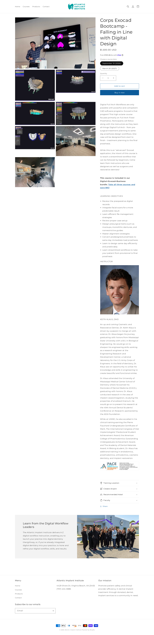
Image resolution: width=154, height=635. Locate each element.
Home (17, 586)
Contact (18, 598)
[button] (127, 6)
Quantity (103, 73)
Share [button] (105, 506)
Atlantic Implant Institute (73, 630)
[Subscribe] (53, 610)
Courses (18, 590)
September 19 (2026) (111, 63)
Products (19, 594)
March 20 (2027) (109, 68)
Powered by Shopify (88, 630)
